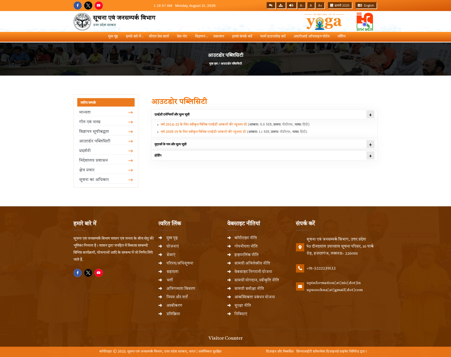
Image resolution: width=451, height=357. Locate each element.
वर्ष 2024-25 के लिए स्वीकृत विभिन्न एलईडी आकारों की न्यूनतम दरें (204, 125)
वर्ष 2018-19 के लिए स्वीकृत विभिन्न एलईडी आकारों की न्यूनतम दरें (204, 132)
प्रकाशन (218, 36)
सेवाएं (170, 255)
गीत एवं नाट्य (90, 122)
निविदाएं (240, 314)
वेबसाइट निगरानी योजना (253, 272)
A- (301, 5)
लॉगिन (342, 36)
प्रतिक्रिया (173, 314)
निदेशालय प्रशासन (93, 160)
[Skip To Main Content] (271, 5)
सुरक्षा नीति (242, 306)
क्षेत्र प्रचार (86, 170)
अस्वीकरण (174, 306)
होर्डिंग (158, 155)
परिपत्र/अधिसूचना (179, 263)
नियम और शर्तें (177, 297)
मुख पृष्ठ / (214, 63)
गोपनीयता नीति (246, 247)
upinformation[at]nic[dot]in (334, 283)
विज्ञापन (200, 36)
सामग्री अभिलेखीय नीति (252, 263)
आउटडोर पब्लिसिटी (231, 63)
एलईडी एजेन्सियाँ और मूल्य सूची (172, 114)
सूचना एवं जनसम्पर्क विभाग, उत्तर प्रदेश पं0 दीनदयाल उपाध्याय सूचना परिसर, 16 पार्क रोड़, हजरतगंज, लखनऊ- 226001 (340, 247)
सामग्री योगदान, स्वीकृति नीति (256, 280)
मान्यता (85, 112)
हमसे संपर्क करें (242, 36)
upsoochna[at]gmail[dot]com (335, 290)
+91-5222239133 (321, 268)
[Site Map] (281, 5)
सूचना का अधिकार (94, 180)
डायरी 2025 (341, 5)
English (368, 5)
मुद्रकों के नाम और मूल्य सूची (171, 144)
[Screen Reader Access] (291, 5)
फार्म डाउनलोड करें (273, 36)
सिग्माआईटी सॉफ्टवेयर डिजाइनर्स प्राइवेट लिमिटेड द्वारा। (331, 351)
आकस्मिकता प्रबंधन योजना (254, 297)
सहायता (172, 272)
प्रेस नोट (182, 36)
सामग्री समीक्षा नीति (249, 289)
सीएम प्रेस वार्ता (159, 36)
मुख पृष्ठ (113, 36)
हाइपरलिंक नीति (246, 255)
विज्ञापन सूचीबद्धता (94, 132)
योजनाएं (172, 247)
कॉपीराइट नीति (245, 238)
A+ (320, 5)
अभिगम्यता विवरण (180, 289)
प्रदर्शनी (85, 151)
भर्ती (169, 280)
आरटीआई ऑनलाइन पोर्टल (312, 36)
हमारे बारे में (133, 36)
